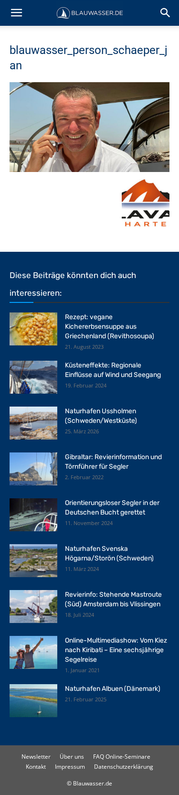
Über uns (72, 756)
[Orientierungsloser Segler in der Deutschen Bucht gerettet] (33, 514)
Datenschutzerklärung (123, 767)
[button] (16, 13)
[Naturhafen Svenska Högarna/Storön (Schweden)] (33, 560)
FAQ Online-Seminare (121, 756)
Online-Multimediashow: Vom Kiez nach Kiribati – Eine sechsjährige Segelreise (116, 650)
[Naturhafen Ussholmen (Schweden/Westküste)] (33, 423)
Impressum (70, 767)
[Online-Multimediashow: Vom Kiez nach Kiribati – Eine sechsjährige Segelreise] (33, 652)
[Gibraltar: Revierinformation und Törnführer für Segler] (33, 468)
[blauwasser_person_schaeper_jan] (89, 169)
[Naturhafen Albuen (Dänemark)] (33, 700)
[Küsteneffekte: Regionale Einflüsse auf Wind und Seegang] (33, 377)
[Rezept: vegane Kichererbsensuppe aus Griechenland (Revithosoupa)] (33, 328)
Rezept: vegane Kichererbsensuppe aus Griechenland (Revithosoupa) (109, 326)
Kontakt (36, 767)
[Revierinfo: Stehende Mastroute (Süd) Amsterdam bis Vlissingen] (33, 606)
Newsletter (36, 756)
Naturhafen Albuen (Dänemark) (112, 689)
